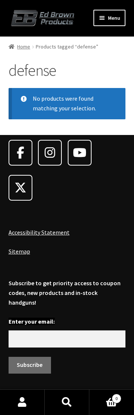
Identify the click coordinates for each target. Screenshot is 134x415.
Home (23, 46)
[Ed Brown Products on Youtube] (80, 153)
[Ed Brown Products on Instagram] (50, 153)
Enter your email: (32, 321)
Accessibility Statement (39, 232)
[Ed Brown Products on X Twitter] (20, 188)
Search (67, 402)
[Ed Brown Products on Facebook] (20, 153)
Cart (103, 395)
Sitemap (19, 251)
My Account (22, 402)
